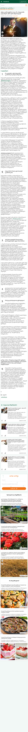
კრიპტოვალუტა (17, 218)
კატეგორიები (23, 1)
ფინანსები (4, 397)
